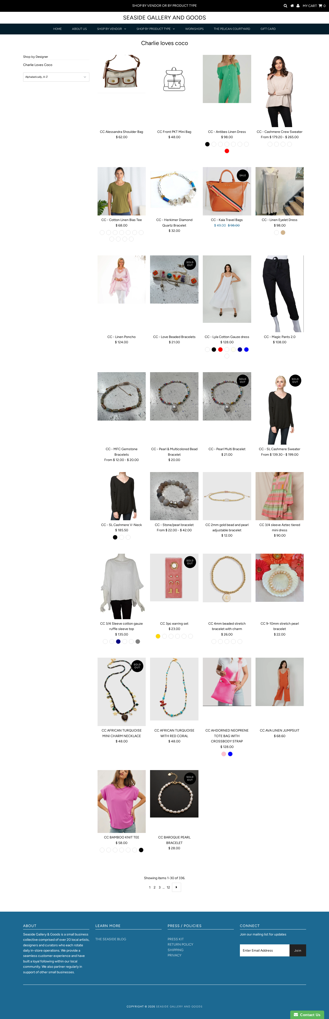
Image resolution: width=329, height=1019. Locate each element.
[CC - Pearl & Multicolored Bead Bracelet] (174, 396)
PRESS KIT (176, 939)
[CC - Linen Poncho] (122, 279)
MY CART (314, 6)
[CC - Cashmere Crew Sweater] (280, 91)
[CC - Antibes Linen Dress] (227, 79)
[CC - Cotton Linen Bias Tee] (122, 191)
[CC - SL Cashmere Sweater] (280, 408)
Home (57, 29)
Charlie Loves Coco (37, 65)
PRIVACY (174, 955)
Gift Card (268, 29)
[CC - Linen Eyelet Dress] (280, 191)
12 (168, 887)
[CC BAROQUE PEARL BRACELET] (174, 793)
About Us (79, 29)
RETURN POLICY (180, 944)
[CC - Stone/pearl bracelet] (174, 496)
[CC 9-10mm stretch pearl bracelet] (280, 578)
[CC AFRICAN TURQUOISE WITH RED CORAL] (174, 689)
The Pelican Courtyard (232, 29)
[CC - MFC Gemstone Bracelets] (122, 396)
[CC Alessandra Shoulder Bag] (122, 74)
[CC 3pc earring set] (174, 577)
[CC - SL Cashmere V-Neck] (122, 496)
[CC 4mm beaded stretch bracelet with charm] (227, 578)
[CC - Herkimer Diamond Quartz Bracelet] (174, 189)
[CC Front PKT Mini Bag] (174, 80)
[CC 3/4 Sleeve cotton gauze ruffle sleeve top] (122, 586)
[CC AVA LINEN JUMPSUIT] (280, 682)
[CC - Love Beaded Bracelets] (174, 279)
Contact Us (309, 1015)
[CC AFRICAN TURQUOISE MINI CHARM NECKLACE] (122, 692)
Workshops (194, 29)
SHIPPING (176, 950)
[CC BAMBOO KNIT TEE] (122, 801)
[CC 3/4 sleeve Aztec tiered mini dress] (280, 496)
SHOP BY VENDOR (109, 29)
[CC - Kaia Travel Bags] (227, 191)
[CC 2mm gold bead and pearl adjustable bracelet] (227, 496)
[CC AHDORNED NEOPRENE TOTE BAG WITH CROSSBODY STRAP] (227, 682)
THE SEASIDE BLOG (110, 939)
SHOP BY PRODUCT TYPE (154, 29)
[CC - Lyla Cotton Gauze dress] (227, 289)
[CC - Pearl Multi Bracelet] (227, 396)
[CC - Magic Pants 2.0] (280, 293)
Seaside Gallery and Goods (164, 17)
